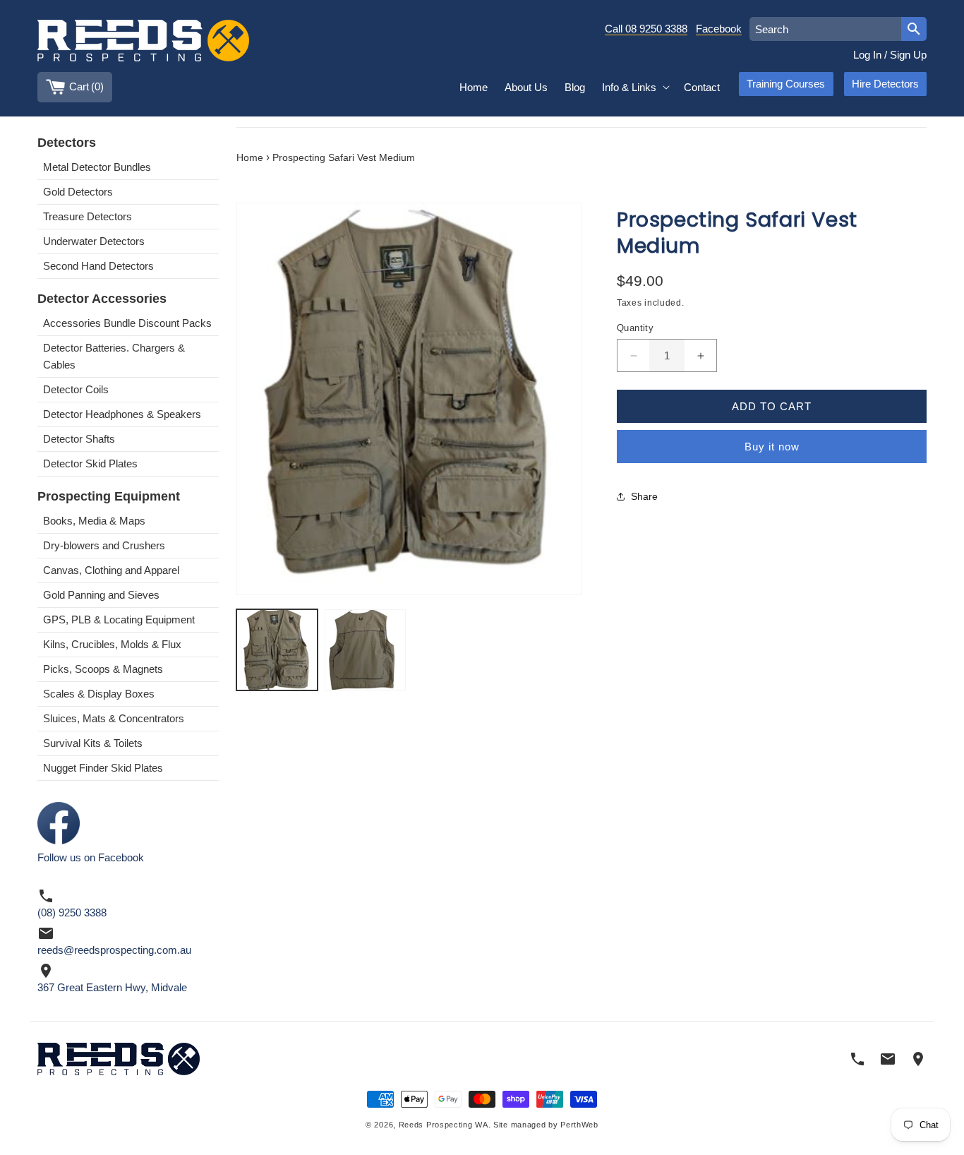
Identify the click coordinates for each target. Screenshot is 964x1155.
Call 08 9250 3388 (646, 29)
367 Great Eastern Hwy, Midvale (112, 987)
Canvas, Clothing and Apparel (111, 570)
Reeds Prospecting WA (443, 1125)
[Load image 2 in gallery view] (365, 649)
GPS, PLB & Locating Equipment (119, 620)
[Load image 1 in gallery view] (277, 649)
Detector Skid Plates (90, 463)
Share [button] (644, 496)
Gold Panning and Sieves (101, 595)
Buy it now (772, 447)
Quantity (635, 328)
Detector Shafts (79, 439)
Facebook (719, 29)
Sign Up (908, 55)
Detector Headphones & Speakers (122, 414)
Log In (867, 55)
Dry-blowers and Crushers (104, 545)
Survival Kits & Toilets (93, 743)
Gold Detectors (78, 192)
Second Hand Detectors (98, 266)
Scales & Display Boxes (99, 694)
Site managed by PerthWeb (545, 1125)
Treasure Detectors (87, 216)
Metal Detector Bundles (97, 167)
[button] (634, 87)
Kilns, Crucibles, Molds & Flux (112, 644)
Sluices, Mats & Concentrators (113, 718)
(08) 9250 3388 (72, 912)
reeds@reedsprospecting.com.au (114, 950)
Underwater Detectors (94, 241)
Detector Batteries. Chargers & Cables (114, 356)
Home (249, 157)
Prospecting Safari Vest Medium (343, 157)
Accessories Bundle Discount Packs (127, 323)
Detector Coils (76, 389)
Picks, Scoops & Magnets (103, 669)
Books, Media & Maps (94, 521)
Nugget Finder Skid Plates (103, 768)
